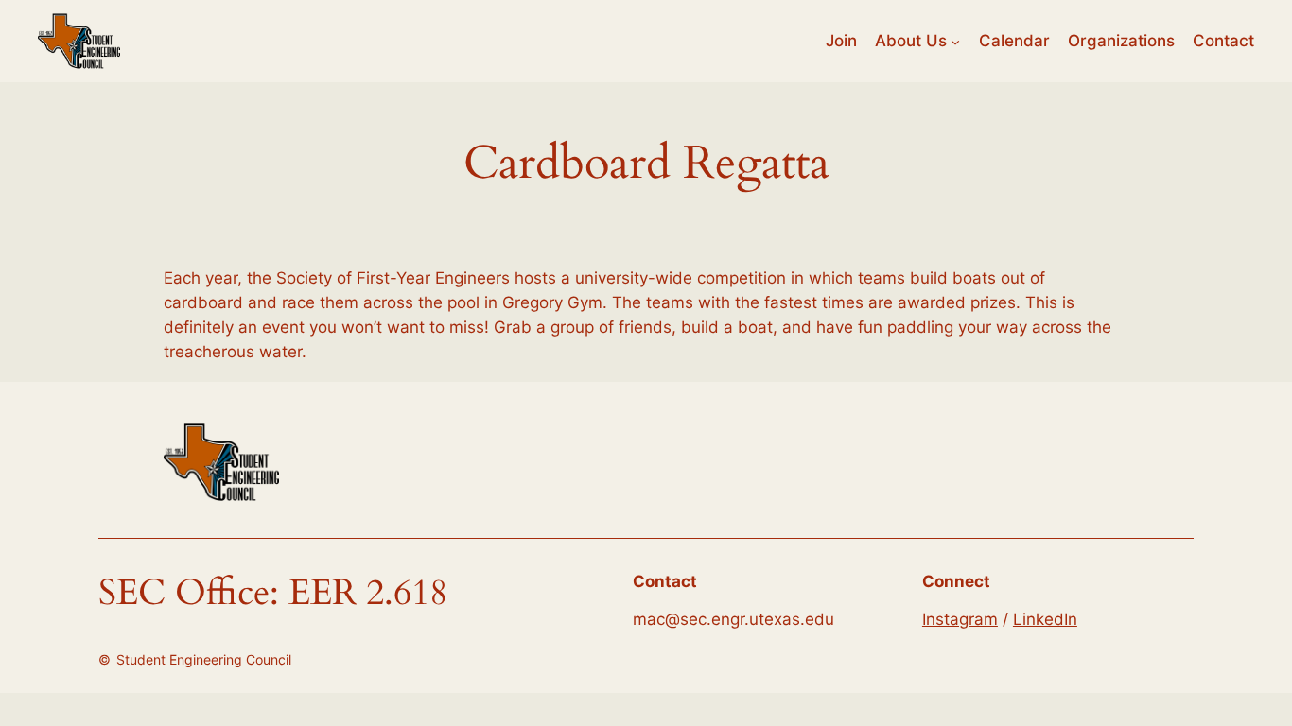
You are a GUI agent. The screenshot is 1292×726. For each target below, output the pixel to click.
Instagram (960, 619)
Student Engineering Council (203, 659)
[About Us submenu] (955, 40)
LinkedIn (1045, 619)
